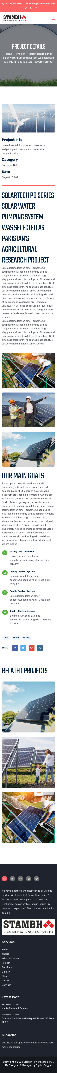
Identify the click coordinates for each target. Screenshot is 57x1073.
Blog (4, 976)
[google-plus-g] (31, 8)
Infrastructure (10, 958)
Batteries (7, 165)
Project (6, 962)
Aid (6, 637)
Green (26, 637)
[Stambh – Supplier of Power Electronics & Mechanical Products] (15, 18)
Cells (15, 165)
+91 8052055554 (14, 3)
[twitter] (26, 8)
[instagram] (36, 8)
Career (6, 980)
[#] (4, 878)
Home (5, 949)
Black (16, 637)
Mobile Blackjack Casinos (15, 1008)
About (5, 954)
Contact (6, 985)
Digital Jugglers (44, 1065)
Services (7, 967)
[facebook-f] (21, 8)
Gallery (6, 971)
